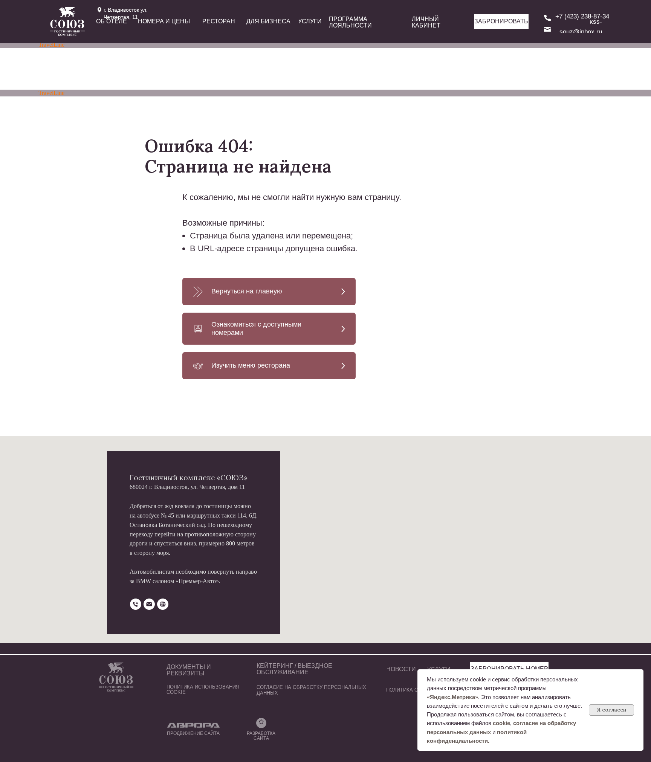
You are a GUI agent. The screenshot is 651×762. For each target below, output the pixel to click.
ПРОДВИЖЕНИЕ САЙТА (193, 733)
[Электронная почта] (149, 604)
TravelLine (51, 44)
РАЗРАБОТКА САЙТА (261, 736)
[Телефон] (135, 604)
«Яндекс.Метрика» (452, 697)
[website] (162, 604)
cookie (501, 723)
